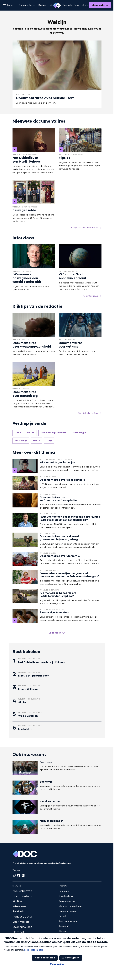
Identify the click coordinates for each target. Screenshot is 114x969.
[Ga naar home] (57, 5)
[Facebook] (18, 875)
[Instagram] (14, 875)
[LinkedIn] (23, 875)
